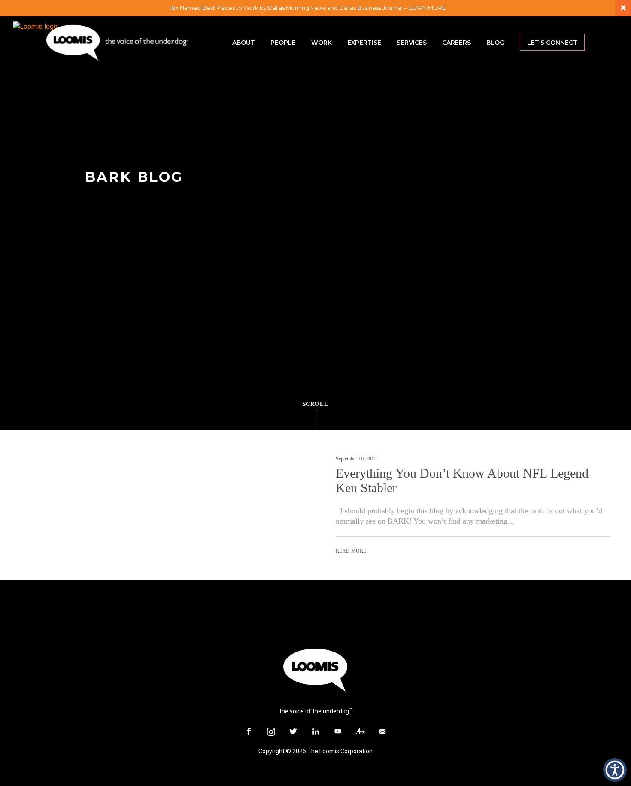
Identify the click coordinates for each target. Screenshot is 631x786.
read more (351, 551)
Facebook (248, 731)
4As (360, 731)
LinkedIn (315, 731)
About (243, 42)
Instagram (271, 731)
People (283, 42)
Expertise (364, 42)
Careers (456, 42)
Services (412, 42)
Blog (495, 42)
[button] (615, 770)
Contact (382, 731)
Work (321, 42)
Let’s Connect (552, 42)
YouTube (338, 731)
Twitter (293, 731)
